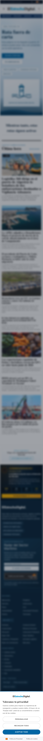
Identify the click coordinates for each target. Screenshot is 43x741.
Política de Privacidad (16, 739)
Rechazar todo (21, 725)
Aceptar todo (21, 732)
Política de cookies (31, 739)
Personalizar (21, 719)
